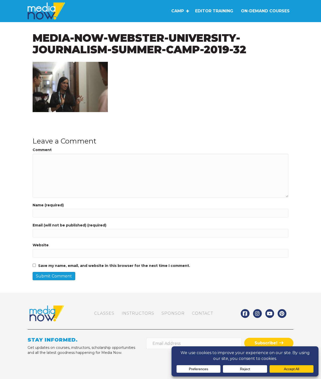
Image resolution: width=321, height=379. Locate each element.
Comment (42, 150)
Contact (202, 313)
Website (41, 245)
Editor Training (214, 11)
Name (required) (48, 205)
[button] (187, 11)
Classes (104, 313)
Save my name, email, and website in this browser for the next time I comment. (114, 265)
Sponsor (173, 313)
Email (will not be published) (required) (69, 225)
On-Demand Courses (265, 11)
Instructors (138, 313)
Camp (177, 11)
